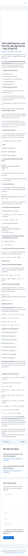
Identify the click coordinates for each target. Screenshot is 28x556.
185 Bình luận (6, 458)
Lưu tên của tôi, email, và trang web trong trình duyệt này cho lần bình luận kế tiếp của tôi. (13, 531)
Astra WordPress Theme (17, 552)
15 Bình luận (6, 470)
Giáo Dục (12, 458)
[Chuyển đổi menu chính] (25, 3)
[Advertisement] (14, 27)
